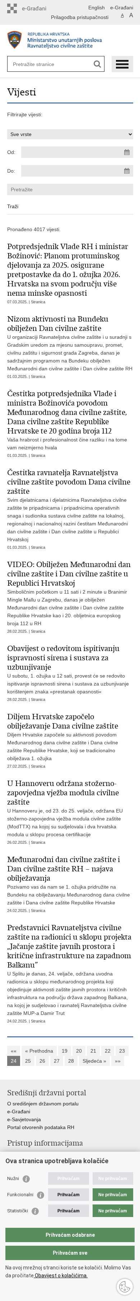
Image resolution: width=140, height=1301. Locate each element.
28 (71, 1061)
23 (122, 1051)
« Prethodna (39, 1051)
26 (42, 1061)
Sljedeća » (94, 1061)
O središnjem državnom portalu (43, 1103)
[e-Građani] (38, 8)
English (96, 7)
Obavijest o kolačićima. (61, 1275)
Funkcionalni (20, 1194)
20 (79, 1051)
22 (108, 1051)
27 (57, 1061)
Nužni (13, 1178)
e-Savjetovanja (24, 1119)
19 (64, 1051)
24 (14, 1061)
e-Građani (121, 7)
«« (14, 1051)
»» (118, 1061)
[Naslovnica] (70, 41)
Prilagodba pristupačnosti (79, 17)
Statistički (17, 1210)
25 (28, 1061)
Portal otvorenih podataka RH (40, 1127)
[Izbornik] (122, 64)
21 (93, 1051)
